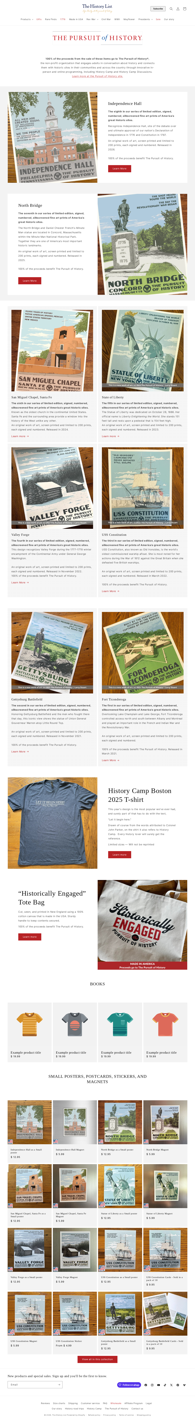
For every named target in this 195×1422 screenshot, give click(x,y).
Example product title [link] (26, 1052)
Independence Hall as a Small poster (26, 1151)
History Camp (94, 1408)
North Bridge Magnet (157, 1149)
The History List (59, 1415)
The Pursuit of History (116, 1408)
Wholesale (115, 1403)
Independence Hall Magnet (70, 1149)
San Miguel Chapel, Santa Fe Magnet (71, 1215)
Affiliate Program (133, 1403)
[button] (27, 19)
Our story (57, 1408)
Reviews (45, 1403)
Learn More (120, 168)
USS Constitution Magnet (24, 1341)
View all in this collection (97, 1359)
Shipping (73, 1403)
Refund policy (94, 1415)
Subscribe (158, 9)
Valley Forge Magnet (67, 1277)
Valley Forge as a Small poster (27, 1277)
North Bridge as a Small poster (117, 1149)
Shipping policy (144, 1415)
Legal (149, 1403)
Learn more (18, 436)
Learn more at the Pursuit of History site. (97, 76)
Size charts (59, 1403)
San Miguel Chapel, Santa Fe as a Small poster (28, 1215)
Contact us (137, 1408)
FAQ (105, 1403)
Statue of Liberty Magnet (159, 1213)
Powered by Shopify (76, 1415)
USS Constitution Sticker (69, 1341)
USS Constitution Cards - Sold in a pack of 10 (164, 1278)
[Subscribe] (59, 1384)
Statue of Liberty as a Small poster (119, 1213)
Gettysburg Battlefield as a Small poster (118, 1342)
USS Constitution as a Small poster (119, 1277)
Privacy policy (109, 1415)
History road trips (74, 1408)
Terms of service (126, 1415)
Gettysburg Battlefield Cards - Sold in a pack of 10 (164, 1342)
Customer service (90, 1403)
